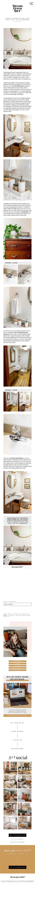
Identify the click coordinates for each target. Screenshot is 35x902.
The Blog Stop (27, 881)
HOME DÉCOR (17, 731)
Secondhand (17, 748)
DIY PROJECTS (17, 723)
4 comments (10, 601)
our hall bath (24, 212)
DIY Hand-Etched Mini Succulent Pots (17, 614)
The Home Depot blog (16, 458)
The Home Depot (15, 26)
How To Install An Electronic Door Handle (17, 616)
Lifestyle (17, 740)
